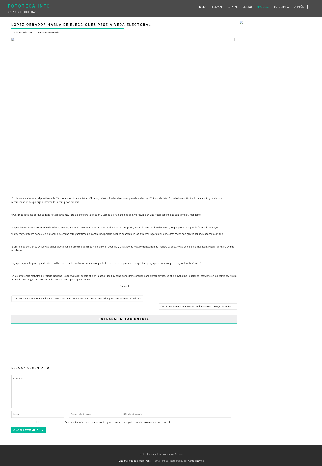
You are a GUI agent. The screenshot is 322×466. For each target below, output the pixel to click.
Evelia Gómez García (48, 32)
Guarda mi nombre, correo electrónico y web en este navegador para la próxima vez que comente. (118, 422)
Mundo (247, 6)
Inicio (202, 6)
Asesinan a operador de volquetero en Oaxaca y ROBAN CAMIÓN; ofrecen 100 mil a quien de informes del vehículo (79, 298)
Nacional (263, 6)
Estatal (232, 6)
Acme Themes (196, 460)
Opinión (299, 6)
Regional (216, 6)
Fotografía (281, 6)
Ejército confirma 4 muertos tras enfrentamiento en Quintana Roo (196, 306)
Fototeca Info (29, 6)
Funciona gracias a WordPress (134, 460)
